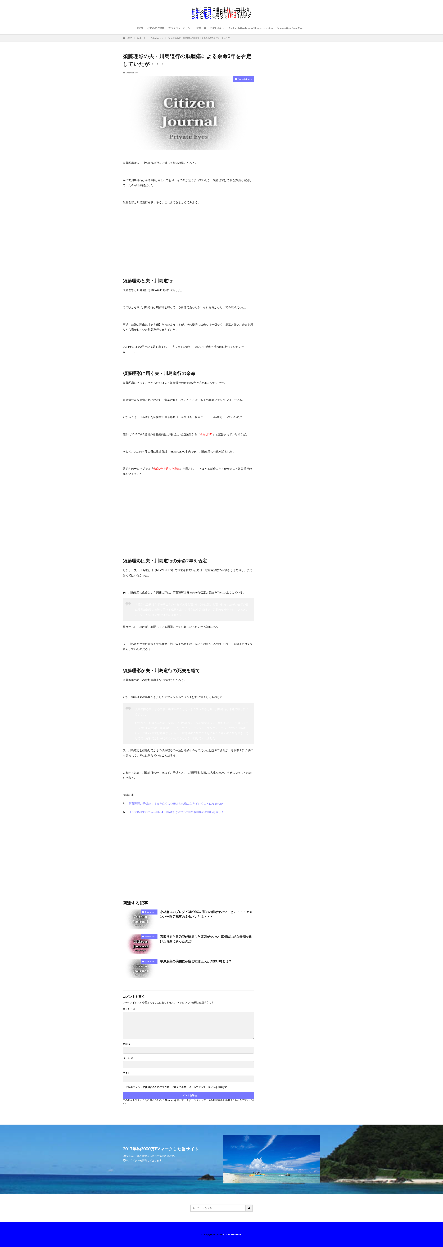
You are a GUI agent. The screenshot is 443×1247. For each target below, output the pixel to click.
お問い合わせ (217, 27)
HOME (139, 27)
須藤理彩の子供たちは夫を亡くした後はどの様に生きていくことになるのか (176, 803)
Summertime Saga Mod (290, 27)
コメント (129, 1009)
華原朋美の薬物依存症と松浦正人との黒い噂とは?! (195, 961)
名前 (127, 1044)
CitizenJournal (232, 1234)
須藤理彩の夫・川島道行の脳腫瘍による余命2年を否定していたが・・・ (202, 38)
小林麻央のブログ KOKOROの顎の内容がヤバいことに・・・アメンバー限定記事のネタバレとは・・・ (206, 914)
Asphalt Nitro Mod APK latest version (251, 27)
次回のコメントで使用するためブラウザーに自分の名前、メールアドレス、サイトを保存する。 (178, 1087)
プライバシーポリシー (180, 27)
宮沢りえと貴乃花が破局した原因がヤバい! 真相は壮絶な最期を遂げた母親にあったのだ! (206, 939)
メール (128, 1058)
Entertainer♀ (157, 38)
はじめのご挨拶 (155, 27)
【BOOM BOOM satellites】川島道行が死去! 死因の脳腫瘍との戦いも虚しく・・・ (180, 812)
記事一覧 (201, 27)
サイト (126, 1072)
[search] (249, 1208)
